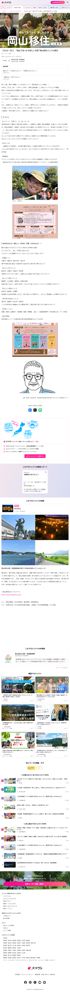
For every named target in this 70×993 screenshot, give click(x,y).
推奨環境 (37, 974)
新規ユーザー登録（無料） (35, 884)
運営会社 (52, 974)
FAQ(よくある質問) (8, 925)
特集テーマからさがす (9, 904)
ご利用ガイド (7, 916)
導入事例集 (6, 918)
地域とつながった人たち (10, 906)
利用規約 (17, 974)
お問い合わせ (45, 974)
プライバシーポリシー (27, 974)
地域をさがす (7, 901)
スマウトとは (7, 896)
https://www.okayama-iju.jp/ (11, 595)
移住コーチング (7, 908)
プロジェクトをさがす (9, 899)
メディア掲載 (7, 930)
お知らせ (5, 928)
